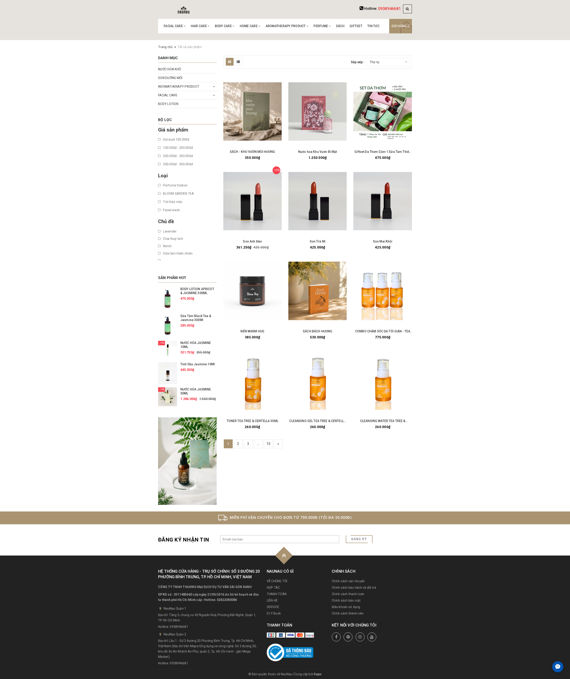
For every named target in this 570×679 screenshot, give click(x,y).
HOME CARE (249, 26)
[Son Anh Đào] (252, 201)
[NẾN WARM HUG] (252, 291)
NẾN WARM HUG (252, 331)
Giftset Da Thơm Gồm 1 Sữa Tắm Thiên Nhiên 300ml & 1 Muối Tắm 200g (382, 152)
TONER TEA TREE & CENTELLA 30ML (252, 421)
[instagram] (360, 637)
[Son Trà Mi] (317, 201)
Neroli (166, 246)
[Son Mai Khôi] (382, 201)
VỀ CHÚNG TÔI (277, 581)
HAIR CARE (199, 26)
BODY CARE (224, 26)
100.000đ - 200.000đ (177, 148)
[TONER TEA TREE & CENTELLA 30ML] (252, 381)
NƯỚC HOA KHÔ (169, 69)
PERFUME (321, 26)
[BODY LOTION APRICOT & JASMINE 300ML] (167, 298)
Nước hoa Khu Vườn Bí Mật (317, 152)
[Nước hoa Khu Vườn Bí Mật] (317, 111)
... (258, 444)
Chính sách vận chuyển (348, 581)
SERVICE (273, 607)
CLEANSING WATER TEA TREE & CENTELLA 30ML (382, 421)
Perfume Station (174, 185)
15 (268, 444)
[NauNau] (183, 10)
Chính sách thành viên (348, 613)
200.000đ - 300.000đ (177, 156)
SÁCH (340, 26)
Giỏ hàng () (400, 26)
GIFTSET (356, 26)
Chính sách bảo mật (346, 600)
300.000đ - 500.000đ (177, 164)
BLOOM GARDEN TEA (178, 193)
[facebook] (336, 637)
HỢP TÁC (273, 587)
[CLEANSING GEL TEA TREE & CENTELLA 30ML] (317, 381)
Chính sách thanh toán (348, 594)
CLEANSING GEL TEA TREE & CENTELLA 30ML (317, 421)
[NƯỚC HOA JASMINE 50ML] (167, 396)
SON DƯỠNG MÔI (170, 78)
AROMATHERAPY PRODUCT (286, 26)
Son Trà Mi (318, 241)
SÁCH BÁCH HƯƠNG (317, 331)
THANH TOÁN (277, 594)
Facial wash (171, 210)
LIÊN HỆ (272, 600)
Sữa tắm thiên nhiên (177, 253)
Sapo (318, 674)
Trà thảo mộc (172, 202)
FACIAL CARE (173, 26)
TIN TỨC (373, 26)
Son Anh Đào (252, 241)
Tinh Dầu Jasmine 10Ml (197, 364)
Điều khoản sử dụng (346, 607)
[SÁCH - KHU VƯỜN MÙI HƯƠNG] (252, 111)
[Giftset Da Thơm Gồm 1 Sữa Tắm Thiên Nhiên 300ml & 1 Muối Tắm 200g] (382, 111)
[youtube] (371, 637)
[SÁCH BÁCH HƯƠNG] (317, 291)
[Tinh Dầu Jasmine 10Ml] (167, 372)
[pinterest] (348, 637)
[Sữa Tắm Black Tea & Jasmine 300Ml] (167, 325)
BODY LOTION (168, 104)
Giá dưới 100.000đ (175, 139)
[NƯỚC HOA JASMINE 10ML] (167, 349)
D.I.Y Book (274, 613)
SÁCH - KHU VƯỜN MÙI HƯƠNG (252, 152)
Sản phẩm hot (172, 277)
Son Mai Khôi (383, 241)
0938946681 (389, 8)
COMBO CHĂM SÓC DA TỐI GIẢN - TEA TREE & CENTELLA (382, 331)
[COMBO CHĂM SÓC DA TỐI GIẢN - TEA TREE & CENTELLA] (382, 291)
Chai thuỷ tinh (172, 238)
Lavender (169, 231)
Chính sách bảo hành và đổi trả (354, 587)
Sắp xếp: (357, 62)
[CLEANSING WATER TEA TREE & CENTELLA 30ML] (382, 381)
